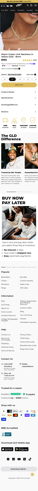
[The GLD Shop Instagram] (8, 459)
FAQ (3, 301)
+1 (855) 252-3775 (9, 375)
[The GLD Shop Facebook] (13, 459)
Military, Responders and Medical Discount (28, 302)
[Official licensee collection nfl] (1, 6)
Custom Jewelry (26, 281)
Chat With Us (8, 366)
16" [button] (4, 79)
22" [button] (28, 79)
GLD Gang (5, 305)
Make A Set (24, 284)
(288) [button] (35, 60)
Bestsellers (5, 277)
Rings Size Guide (27, 349)
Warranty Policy (7, 347)
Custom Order (26, 308)
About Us (5, 308)
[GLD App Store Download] (7, 449)
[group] (19, 1)
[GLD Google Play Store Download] (21, 449)
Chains (4, 281)
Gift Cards (24, 288)
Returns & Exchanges (5, 339)
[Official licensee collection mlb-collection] (7, 6)
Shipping (5, 343)
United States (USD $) (18, 469)
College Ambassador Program (9, 320)
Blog (22, 311)
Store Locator (6, 312)
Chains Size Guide (27, 342)
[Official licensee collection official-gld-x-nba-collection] (11, 6)
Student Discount (8, 315)
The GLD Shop (25, 478)
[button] (28, 5)
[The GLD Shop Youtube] (19, 459)
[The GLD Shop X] (24, 459)
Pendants (5, 284)
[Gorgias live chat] (32, 474)
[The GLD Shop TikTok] (30, 459)
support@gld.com (27, 366)
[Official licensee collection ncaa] (4, 6)
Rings (3, 288)
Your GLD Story (26, 315)
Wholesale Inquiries (28, 322)
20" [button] (20, 79)
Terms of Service (7, 351)
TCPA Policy (24, 338)
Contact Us (5, 335)
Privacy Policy (25, 335)
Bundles (23, 277)
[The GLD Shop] (19, 6)
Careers (23, 319)
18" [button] (12, 79)
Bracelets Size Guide (28, 345)
